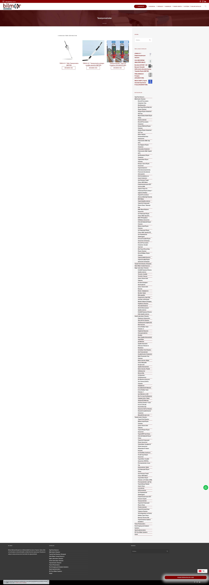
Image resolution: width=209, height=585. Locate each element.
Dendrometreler (142, 119)
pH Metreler (141, 341)
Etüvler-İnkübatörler (143, 291)
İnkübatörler (141, 385)
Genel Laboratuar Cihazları (142, 316)
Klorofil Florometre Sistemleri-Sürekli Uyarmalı (143, 245)
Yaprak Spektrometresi (144, 201)
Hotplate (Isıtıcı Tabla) (143, 398)
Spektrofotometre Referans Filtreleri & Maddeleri (143, 345)
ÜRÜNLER (160, 6)
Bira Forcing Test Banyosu (145, 396)
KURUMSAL (152, 6)
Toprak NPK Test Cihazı (144, 434)
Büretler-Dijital (142, 293)
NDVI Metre (141, 199)
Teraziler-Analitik (142, 274)
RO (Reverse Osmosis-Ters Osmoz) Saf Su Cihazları (144, 381)
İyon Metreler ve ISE (143, 394)
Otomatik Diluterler (143, 305)
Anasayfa (104, 23)
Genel (136, 534)
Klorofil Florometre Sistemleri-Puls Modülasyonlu (143, 103)
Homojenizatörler (143, 333)
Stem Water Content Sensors (142, 265)
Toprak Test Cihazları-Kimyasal (143, 263)
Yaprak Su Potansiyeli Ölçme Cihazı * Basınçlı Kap (144, 205)
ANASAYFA (141, 6)
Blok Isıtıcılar (141, 324)
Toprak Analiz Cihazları (141, 417)
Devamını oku (69, 67)
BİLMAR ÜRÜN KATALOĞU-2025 (185, 577)
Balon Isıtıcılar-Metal (143, 360)
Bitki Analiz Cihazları (140, 99)
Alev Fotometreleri (143, 352)
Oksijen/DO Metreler (143, 400)
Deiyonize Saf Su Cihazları (145, 408)
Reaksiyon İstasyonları (144, 318)
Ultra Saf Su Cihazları (143, 320)
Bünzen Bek (141, 373)
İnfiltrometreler (142, 490)
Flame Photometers (140, 523)
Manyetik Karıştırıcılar (144, 415)
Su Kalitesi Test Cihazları (144, 350)
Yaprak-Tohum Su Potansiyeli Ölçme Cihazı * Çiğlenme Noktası (145, 190)
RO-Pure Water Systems (141, 532)
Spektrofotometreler (143, 366)
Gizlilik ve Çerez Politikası (21, 582)
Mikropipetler (141, 295)
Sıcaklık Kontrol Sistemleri (145, 354)
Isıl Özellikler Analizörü (144, 452)
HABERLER (168, 6)
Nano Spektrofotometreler (145, 337)
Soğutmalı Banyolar (143, 331)
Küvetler (140, 335)
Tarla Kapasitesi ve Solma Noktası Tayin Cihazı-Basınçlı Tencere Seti (145, 515)
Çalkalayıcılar (141, 371)
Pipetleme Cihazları (143, 303)
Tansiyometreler (142, 500)
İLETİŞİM (186, 6)
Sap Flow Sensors (139, 97)
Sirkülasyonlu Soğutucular (145, 322)
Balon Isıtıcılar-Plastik (144, 369)
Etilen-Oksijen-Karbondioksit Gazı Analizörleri (143, 136)
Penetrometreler (142, 507)
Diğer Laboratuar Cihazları (142, 268)
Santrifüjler (141, 339)
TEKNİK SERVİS (177, 6)
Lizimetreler (141, 488)
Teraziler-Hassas (142, 276)
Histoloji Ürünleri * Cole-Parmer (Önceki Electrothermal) (144, 404)
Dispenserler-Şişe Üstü (144, 297)
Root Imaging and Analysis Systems (58, 567)
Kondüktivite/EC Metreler (144, 387)
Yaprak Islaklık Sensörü (144, 257)
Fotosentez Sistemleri (144, 149)
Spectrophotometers (140, 530)
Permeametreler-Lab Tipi (144, 482)
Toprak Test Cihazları (143, 419)
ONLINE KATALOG (196, 6)
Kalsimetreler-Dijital (143, 467)
